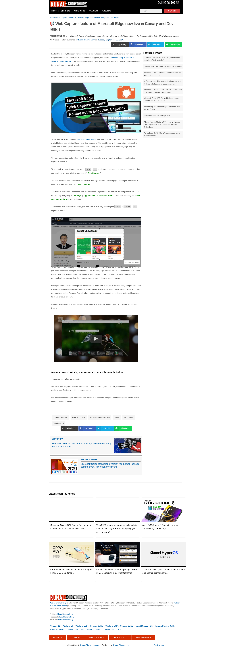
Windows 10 (58, 423)
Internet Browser (60, 417)
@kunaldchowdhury (64, 614)
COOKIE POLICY (120, 638)
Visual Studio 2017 (94, 629)
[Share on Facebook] (138, 46)
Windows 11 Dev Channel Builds (89, 626)
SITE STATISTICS (143, 638)
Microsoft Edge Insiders (100, 417)
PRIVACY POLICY (96, 638)
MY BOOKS (76, 638)
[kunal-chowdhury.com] (69, 7)
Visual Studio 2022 (58, 629)
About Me (106, 11)
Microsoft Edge (78, 417)
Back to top (159, 645)
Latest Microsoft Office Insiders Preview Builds (155, 626)
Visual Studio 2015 (113, 629)
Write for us (79, 11)
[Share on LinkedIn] (156, 46)
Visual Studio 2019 (76, 629)
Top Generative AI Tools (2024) (157, 115)
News (54, 11)
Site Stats (65, 11)
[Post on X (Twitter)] (120, 46)
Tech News (128, 417)
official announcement (87, 139)
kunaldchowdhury (66, 617)
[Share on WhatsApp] (123, 430)
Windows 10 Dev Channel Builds (119, 626)
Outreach (93, 11)
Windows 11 (55, 626)
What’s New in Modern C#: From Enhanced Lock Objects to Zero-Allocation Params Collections (162, 124)
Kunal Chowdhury (121, 645)
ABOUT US (57, 638)
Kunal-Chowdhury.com (90, 645)
